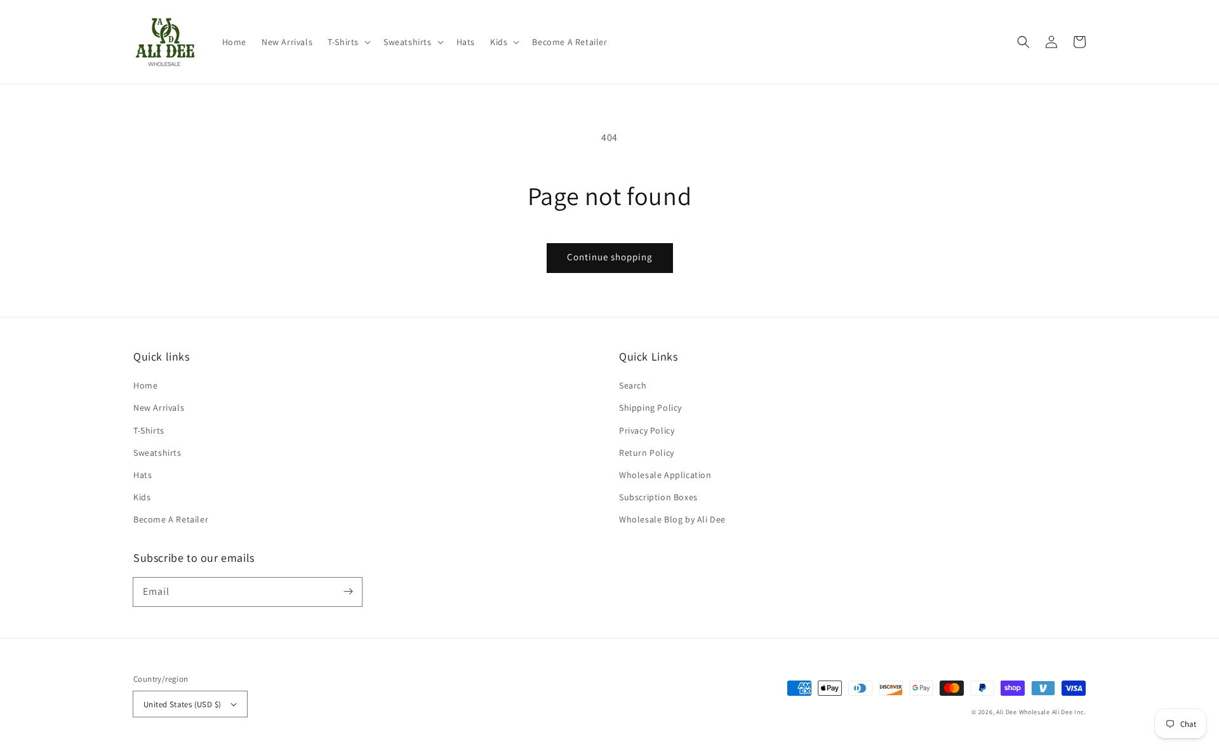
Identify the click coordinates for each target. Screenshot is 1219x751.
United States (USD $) (182, 704)
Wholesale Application (665, 475)
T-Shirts (148, 430)
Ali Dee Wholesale (1023, 712)
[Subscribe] (348, 592)
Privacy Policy (646, 430)
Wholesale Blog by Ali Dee (672, 519)
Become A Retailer (170, 519)
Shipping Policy (650, 407)
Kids (141, 497)
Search (633, 385)
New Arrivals (158, 407)
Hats (142, 475)
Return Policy (646, 452)
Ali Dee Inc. (1069, 712)
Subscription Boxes (658, 497)
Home (145, 385)
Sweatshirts (157, 452)
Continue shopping (610, 257)
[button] (348, 42)
